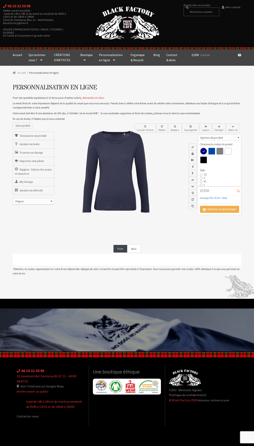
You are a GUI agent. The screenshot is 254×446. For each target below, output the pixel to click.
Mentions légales (190, 390)
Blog (156, 55)
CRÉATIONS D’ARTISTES (62, 57)
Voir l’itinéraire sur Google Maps (42, 386)
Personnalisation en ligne (111, 57)
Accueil (17, 55)
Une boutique (108, 372)
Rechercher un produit (197, 5)
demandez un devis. (93, 98)
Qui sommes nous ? (37, 57)
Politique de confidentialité (187, 395)
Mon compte (233, 7)
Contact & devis (171, 57)
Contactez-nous (28, 416)
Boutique (86, 55)
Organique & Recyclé (138, 57)
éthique (131, 372)
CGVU (172, 390)
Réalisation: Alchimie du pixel (213, 400)
